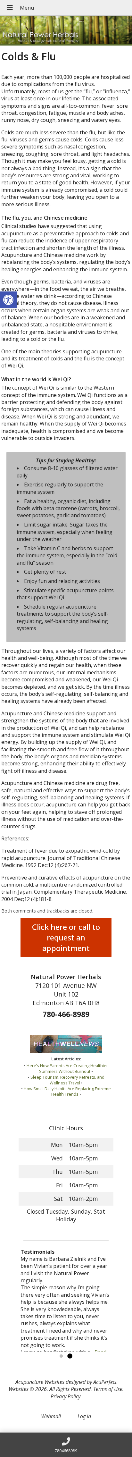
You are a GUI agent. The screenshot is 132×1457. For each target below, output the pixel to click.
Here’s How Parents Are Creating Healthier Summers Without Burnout (67, 1068)
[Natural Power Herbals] (66, 31)
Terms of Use (107, 1389)
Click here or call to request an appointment (66, 937)
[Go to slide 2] (69, 1356)
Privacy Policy (65, 1396)
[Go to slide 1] (61, 1356)
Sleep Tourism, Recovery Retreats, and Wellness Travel (67, 1080)
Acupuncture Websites (39, 1381)
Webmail (51, 1416)
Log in (84, 1416)
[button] (8, 299)
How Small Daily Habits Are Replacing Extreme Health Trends (67, 1091)
